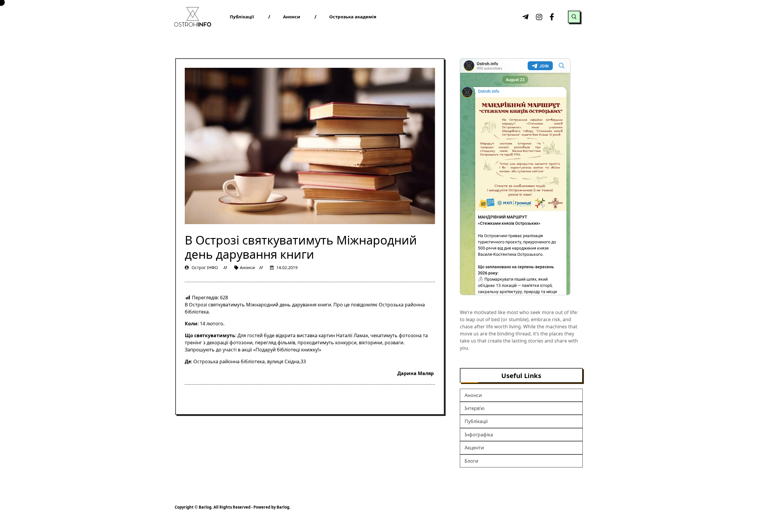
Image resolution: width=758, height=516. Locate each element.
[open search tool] (574, 17)
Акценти (474, 447)
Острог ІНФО (204, 267)
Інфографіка (479, 434)
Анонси (247, 267)
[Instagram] (538, 17)
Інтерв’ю (474, 408)
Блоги (471, 461)
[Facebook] (552, 17)
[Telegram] (524, 17)
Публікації (476, 421)
